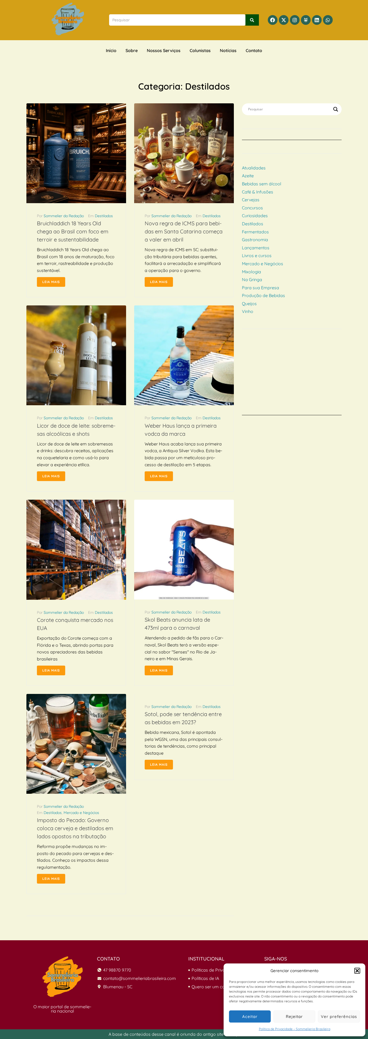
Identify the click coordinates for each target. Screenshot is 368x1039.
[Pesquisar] (252, 20)
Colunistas (200, 50)
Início (111, 50)
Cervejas (250, 199)
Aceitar (250, 1016)
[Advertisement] (292, 377)
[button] (357, 970)
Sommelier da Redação (64, 215)
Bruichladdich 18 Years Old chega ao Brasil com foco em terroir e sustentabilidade (72, 231)
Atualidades (254, 168)
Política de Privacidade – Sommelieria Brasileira (294, 1029)
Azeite (248, 175)
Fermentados (255, 231)
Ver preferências (339, 1016)
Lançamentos (255, 247)
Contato (254, 50)
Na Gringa (252, 279)
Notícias (228, 50)
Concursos (252, 207)
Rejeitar (294, 1016)
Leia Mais (51, 282)
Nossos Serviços (163, 50)
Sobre (132, 50)
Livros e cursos (257, 255)
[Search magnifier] (335, 109)
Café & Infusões (257, 192)
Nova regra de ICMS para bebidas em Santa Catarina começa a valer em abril (184, 231)
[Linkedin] (317, 20)
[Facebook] (272, 20)
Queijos (249, 303)
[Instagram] (295, 20)
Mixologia (251, 271)
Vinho (247, 311)
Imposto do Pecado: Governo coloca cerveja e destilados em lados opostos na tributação (75, 828)
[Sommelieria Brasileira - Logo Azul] (67, 19)
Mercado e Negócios (81, 812)
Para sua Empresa (260, 287)
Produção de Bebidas (263, 295)
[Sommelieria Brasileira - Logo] (62, 976)
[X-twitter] (284, 20)
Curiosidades (255, 215)
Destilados (104, 215)
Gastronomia (255, 239)
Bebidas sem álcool (261, 183)
